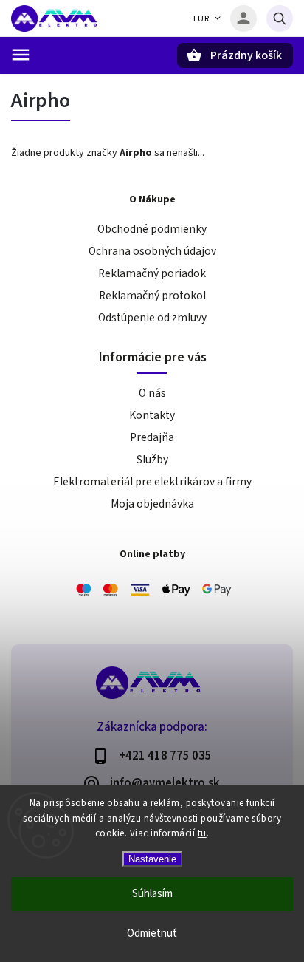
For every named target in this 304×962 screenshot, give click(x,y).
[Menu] (21, 55)
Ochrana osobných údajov (152, 251)
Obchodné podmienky (152, 229)
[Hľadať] (279, 18)
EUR (201, 19)
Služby (152, 459)
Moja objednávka (152, 504)
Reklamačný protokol (152, 295)
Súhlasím (152, 893)
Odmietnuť (152, 933)
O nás (152, 393)
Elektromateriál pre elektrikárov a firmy (152, 482)
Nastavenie (152, 858)
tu (202, 833)
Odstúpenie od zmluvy (152, 318)
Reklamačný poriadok (152, 273)
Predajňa (152, 437)
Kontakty (152, 415)
